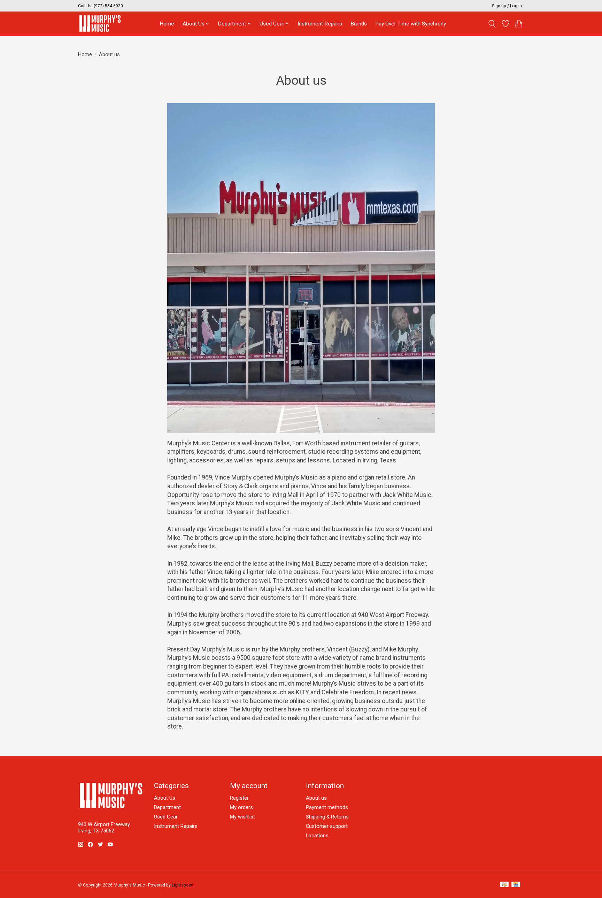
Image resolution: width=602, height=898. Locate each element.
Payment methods (327, 807)
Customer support (327, 826)
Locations (317, 835)
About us (316, 798)
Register (239, 798)
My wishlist (242, 817)
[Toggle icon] (492, 23)
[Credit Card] (515, 885)
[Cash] (504, 885)
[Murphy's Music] (100, 23)
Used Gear (166, 817)
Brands (358, 24)
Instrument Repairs (320, 24)
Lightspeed (182, 885)
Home (167, 24)
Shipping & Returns (327, 817)
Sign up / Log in (507, 5)
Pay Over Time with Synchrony (410, 24)
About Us (164, 798)
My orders (241, 807)
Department (167, 807)
